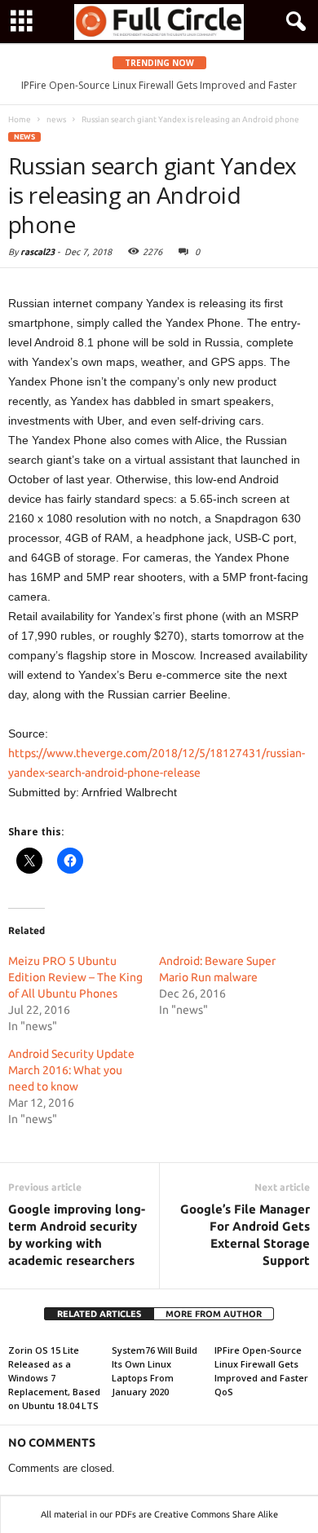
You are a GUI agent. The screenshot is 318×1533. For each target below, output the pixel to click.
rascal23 (37, 252)
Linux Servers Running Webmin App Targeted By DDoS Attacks (175, 85)
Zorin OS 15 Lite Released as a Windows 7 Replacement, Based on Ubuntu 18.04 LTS (54, 1378)
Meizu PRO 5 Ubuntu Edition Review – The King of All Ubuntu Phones (75, 977)
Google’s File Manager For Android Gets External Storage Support (245, 1234)
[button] (293, 22)
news (24, 137)
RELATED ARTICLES (99, 1314)
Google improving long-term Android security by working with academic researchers (76, 1234)
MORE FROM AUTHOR (214, 1314)
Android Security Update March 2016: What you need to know (71, 1070)
